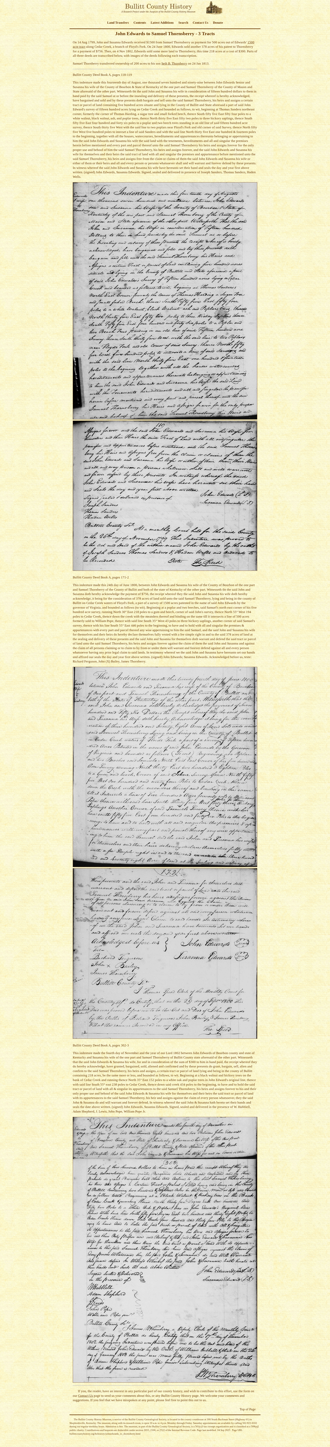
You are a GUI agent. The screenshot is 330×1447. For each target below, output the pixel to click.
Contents (139, 22)
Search (183, 22)
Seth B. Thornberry (174, 63)
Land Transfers (118, 22)
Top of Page (248, 1409)
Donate (218, 22)
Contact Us (200, 22)
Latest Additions (162, 22)
